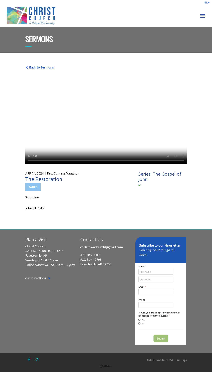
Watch (33, 187)
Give (207, 2)
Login (184, 360)
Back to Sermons (41, 67)
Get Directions (36, 278)
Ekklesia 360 (106, 366)
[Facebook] (29, 359)
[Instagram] (36, 359)
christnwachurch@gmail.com (101, 247)
